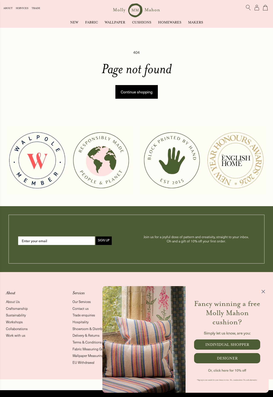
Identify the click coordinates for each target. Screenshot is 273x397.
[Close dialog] (263, 291)
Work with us (15, 335)
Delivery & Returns (86, 335)
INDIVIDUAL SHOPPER (227, 344)
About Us (13, 301)
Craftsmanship (17, 308)
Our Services (82, 301)
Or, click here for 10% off (227, 370)
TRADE (36, 8)
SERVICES (22, 8)
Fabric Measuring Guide (90, 349)
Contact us (81, 308)
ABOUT (8, 8)
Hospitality (81, 322)
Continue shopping (136, 91)
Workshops (14, 322)
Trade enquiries (84, 315)
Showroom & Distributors (91, 328)
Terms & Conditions (87, 342)
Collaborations (17, 328)
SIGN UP (104, 240)
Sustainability (16, 315)
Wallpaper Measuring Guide (93, 355)
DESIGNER (227, 358)
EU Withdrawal (83, 362)
